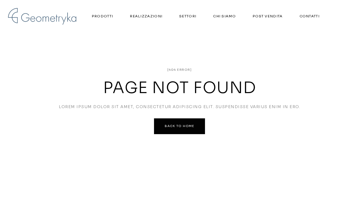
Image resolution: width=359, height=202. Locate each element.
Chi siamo (224, 16)
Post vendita (268, 16)
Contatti (310, 16)
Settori (187, 16)
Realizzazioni (146, 16)
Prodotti (102, 16)
